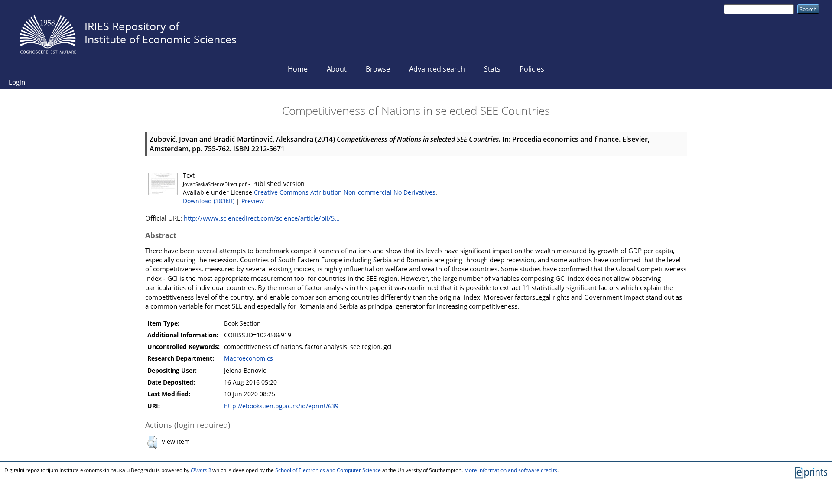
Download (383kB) (208, 201)
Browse (378, 69)
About (337, 69)
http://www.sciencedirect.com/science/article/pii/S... (262, 218)
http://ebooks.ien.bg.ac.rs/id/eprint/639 (281, 406)
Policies (532, 69)
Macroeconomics (248, 358)
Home (298, 69)
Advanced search (437, 69)
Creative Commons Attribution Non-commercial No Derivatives (345, 192)
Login (17, 82)
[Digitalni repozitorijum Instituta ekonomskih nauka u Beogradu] (48, 32)
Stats (492, 69)
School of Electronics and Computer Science (328, 470)
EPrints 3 (201, 470)
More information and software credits (510, 470)
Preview (252, 201)
